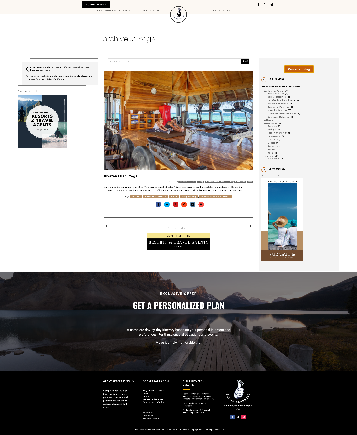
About (146, 393)
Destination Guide (187, 182)
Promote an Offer (226, 10)
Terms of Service (151, 418)
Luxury (231, 182)
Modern (272, 143)
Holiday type (270, 123)
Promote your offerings (154, 402)
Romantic (273, 146)
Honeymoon (274, 136)
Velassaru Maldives (278, 117)
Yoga (250, 182)
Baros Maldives (276, 93)
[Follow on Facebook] (258, 4)
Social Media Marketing (193, 403)
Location (268, 156)
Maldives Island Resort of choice (215, 197)
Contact (147, 396)
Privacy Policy (149, 412)
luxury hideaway (189, 197)
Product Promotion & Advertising (197, 410)
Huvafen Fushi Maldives (215, 182)
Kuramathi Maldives (278, 107)
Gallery (268, 120)
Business (273, 126)
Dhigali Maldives (277, 97)
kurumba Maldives (277, 110)
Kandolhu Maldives (278, 103)
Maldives (241, 182)
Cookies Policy (150, 415)
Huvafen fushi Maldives (155, 197)
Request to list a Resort (154, 399)
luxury (174, 197)
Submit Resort (96, 5)
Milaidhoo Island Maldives (282, 113)
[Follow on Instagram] (272, 4)
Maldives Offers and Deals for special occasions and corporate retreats (197, 396)
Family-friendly (276, 133)
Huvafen (136, 197)
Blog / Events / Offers (153, 390)
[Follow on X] (265, 4)
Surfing (272, 149)
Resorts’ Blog (153, 10)
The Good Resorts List (114, 10)
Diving (200, 182)
